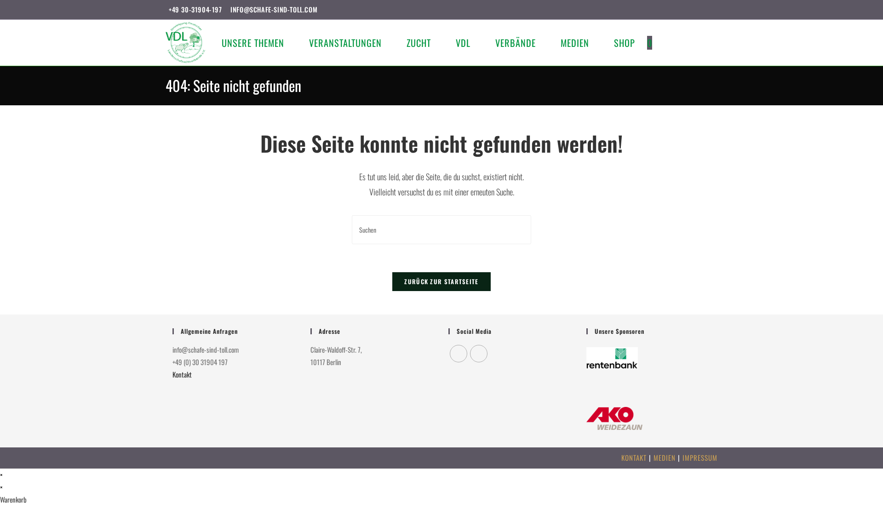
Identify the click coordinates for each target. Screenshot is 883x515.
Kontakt (182, 374)
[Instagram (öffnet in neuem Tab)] (704, 9)
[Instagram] (478, 353)
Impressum (699, 457)
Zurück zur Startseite (441, 281)
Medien (665, 457)
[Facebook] (458, 353)
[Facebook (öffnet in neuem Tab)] (693, 9)
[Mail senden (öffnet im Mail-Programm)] (713, 9)
